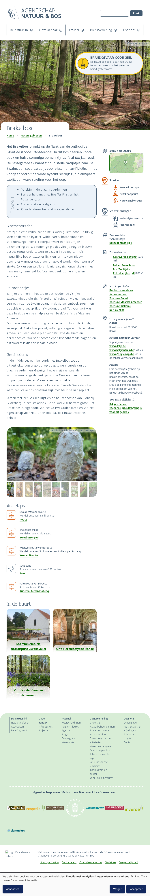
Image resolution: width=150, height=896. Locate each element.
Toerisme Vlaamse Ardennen (125, 302)
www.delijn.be (117, 346)
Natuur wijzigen (98, 734)
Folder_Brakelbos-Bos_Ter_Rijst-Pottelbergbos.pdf (124, 269)
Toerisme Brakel (118, 298)
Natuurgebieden (31, 135)
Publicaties (130, 734)
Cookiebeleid (69, 862)
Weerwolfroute (29, 555)
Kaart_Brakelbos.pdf (125, 256)
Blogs (65, 734)
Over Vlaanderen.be (90, 862)
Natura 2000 (116, 310)
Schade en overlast (100, 754)
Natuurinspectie (99, 762)
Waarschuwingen (71, 722)
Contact (128, 742)
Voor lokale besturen (101, 778)
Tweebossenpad (29, 537)
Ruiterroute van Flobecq (34, 591)
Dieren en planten (100, 750)
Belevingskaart (19, 730)
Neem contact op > (120, 242)
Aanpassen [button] (12, 889)
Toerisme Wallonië (120, 306)
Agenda (66, 730)
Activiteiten (17, 726)
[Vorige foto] (11, 454)
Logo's (127, 738)
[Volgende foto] (92, 454)
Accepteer (136, 889)
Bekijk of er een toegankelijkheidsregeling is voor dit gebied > (125, 408)
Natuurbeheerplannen (102, 726)
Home (10, 135)
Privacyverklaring (49, 862)
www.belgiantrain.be (121, 350)
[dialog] (75, 884)
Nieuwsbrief (68, 742)
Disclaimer (110, 862)
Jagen (93, 758)
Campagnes (68, 738)
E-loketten (95, 722)
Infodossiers (45, 726)
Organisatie (130, 722)
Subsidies (95, 766)
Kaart (23, 573)
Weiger (117, 889)
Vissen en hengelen (101, 746)
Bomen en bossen (100, 730)
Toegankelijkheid (128, 862)
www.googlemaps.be (121, 354)
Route (23, 519)
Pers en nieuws (70, 726)
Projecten (43, 730)
